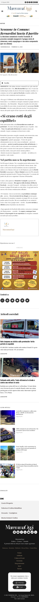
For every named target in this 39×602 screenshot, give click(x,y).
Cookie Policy (33, 548)
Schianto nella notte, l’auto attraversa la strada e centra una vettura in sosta (17, 381)
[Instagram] (29, 2)
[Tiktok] (35, 2)
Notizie (2, 23)
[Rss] (31, 2)
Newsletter (11, 548)
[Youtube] (33, 2)
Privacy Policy (25, 548)
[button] (2, 11)
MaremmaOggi (8, 229)
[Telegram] (27, 2)
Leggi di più (3, 353)
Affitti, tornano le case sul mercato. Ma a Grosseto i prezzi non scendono (27, 429)
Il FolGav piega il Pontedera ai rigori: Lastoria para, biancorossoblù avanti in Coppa (27, 465)
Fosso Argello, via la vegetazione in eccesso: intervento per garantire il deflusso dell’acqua (26, 448)
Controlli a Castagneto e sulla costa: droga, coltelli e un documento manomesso (26, 412)
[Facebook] (25, 2)
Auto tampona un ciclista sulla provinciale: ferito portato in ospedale (17, 342)
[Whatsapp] (37, 2)
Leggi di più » (19, 416)
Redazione (5, 548)
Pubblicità (17, 548)
